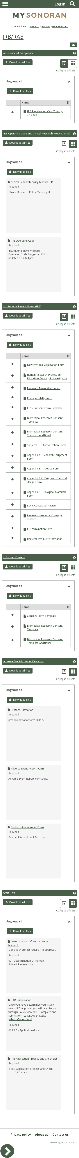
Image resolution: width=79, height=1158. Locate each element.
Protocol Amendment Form (27, 827)
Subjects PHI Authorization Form (46, 445)
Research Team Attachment (43, 388)
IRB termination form (39, 529)
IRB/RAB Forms (60, 26)
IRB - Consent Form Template (45, 408)
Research (34, 26)
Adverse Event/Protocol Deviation (23, 661)
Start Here (9, 893)
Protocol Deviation (22, 710)
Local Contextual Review (41, 505)
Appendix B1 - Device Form (43, 468)
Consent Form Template (41, 615)
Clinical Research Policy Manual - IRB (33, 182)
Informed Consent (14, 557)
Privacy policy (21, 1135)
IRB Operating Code (23, 240)
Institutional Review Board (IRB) (22, 306)
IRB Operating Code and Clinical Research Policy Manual (36, 133)
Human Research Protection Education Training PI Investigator (47, 376)
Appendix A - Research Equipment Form (47, 456)
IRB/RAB (46, 26)
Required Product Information (44, 539)
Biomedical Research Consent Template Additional (45, 433)
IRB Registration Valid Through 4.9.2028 (45, 113)
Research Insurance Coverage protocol (44, 517)
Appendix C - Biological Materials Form (46, 493)
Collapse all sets (65, 70)
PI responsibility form (39, 398)
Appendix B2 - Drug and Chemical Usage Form (47, 480)
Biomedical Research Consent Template (45, 419)
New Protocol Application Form (45, 365)
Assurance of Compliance (18, 53)
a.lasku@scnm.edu (20, 1019)
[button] (18, 62)
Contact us (61, 1135)
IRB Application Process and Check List (34, 1058)
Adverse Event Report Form (27, 768)
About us (41, 1135)
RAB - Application (21, 1000)
